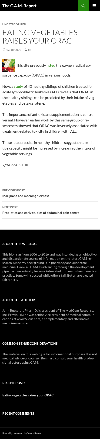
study (18, 86)
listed (51, 65)
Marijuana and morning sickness (25, 193)
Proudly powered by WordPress (21, 433)
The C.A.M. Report (19, 5)
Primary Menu (94, 5)
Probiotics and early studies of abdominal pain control (41, 210)
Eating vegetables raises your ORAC (28, 395)
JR (29, 49)
